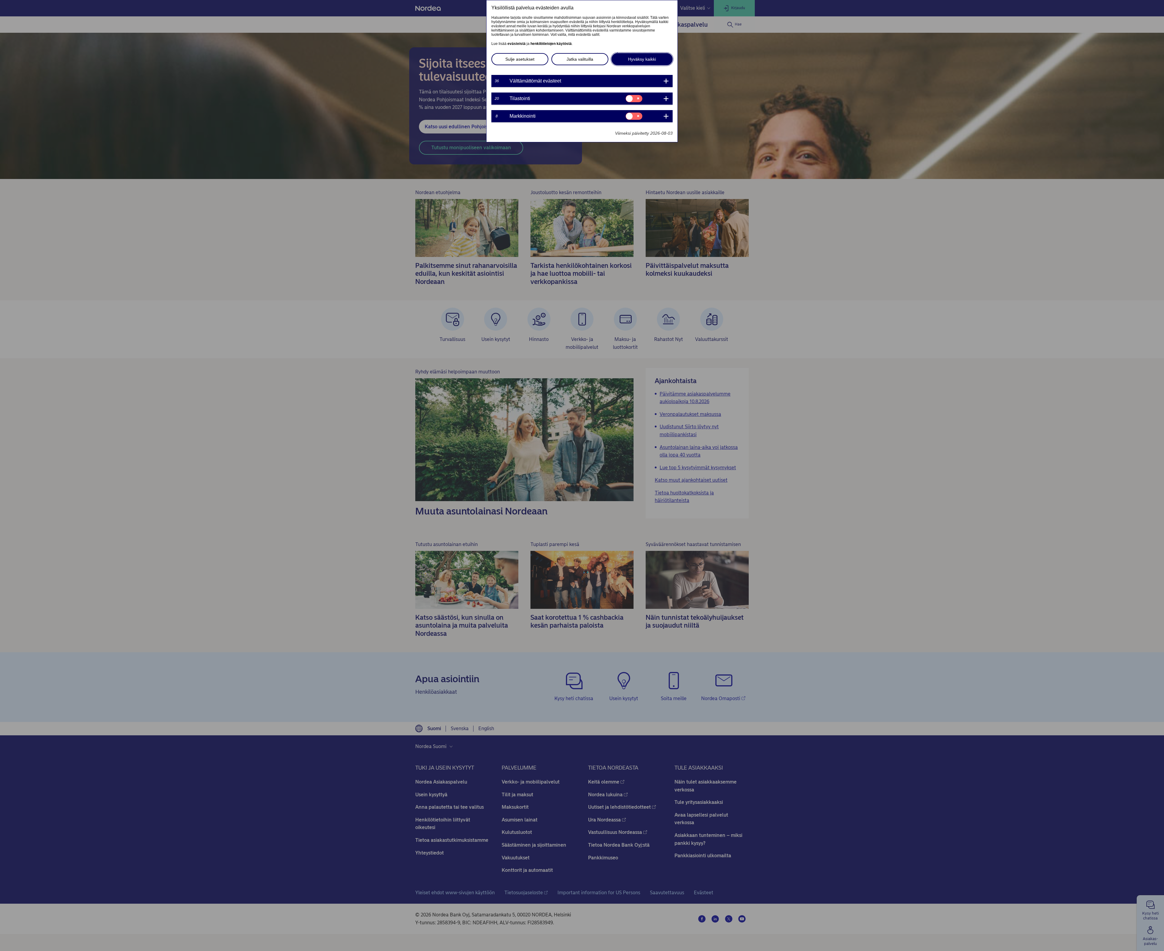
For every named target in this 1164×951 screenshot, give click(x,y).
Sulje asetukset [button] (519, 59)
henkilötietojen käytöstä (551, 44)
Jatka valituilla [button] (580, 59)
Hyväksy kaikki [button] (642, 59)
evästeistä (516, 44)
